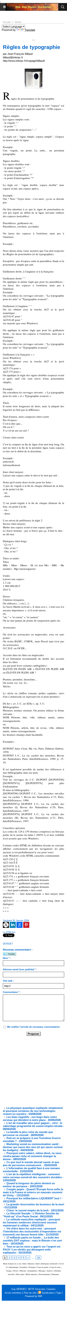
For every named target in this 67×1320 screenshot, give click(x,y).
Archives (50, 1270)
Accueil (7, 22)
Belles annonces (31, 1274)
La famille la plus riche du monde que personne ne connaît (28, 1133)
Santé (37, 1263)
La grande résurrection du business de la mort (35, 1204)
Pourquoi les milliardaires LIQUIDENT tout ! (33, 1198)
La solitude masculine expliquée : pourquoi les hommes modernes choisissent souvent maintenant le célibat (31, 1222)
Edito (25, 1263)
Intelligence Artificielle (49, 1263)
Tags (58, 1292)
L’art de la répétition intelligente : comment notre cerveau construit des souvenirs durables (32, 1176)
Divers (18, 22)
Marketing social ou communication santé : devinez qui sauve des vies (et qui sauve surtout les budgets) (33, 1147)
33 (38, 1257)
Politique (32, 1267)
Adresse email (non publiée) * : (20, 969)
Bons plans (20, 1274)
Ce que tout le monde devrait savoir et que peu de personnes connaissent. (31, 1164)
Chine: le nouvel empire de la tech (27, 1210)
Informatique (13, 1267)
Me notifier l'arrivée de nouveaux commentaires (33, 1027)
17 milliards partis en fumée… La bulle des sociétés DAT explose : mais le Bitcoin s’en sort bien (32, 1240)
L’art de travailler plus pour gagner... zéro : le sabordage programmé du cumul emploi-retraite (33, 1124)
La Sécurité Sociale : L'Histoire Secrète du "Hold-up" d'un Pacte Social (31, 1215)
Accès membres (13, 1292)
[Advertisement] (30, 1071)
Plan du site (30, 1292)
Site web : (8, 980)
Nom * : (7, 958)
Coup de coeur (55, 1267)
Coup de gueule (42, 1267)
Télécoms (23, 1270)
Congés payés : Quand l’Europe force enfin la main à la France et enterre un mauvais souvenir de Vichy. (33, 1192)
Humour (31, 1263)
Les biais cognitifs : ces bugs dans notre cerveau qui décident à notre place (30, 1118)
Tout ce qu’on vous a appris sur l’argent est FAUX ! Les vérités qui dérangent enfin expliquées (31, 1249)
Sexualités (23, 1267)
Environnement (44, 1274)
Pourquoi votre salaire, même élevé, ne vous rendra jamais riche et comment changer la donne (32, 1156)
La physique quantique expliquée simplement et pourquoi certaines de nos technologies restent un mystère (33, 1110)
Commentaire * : (12, 992)
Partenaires (55, 1274)
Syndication (48, 1292)
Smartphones (32, 1270)
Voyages (9, 1270)
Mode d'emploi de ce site (12, 1263)
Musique (42, 1270)
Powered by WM (33, 1296)
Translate (29, 29)
